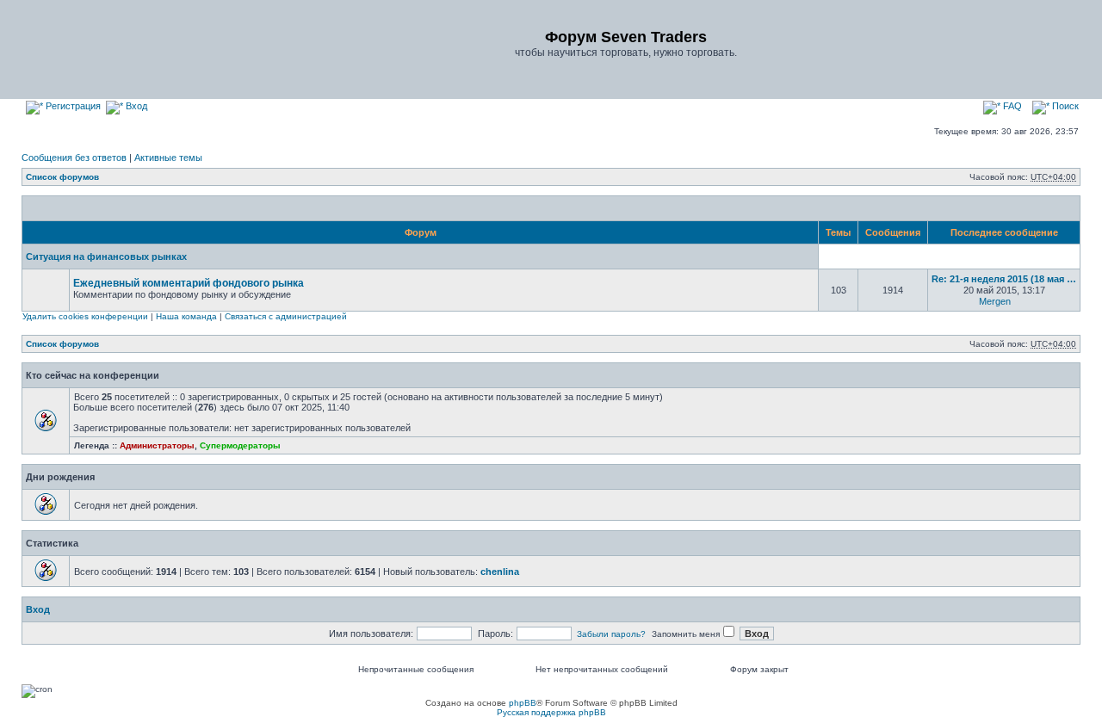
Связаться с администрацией (286, 316)
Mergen (995, 301)
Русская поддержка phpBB (551, 712)
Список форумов (62, 177)
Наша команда (186, 316)
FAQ (1011, 106)
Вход (135, 106)
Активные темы (168, 157)
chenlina (499, 571)
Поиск (1064, 106)
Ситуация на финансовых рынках (106, 256)
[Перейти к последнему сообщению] (1021, 301)
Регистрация (72, 106)
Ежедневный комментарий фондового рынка (188, 283)
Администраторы (157, 445)
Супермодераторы (240, 445)
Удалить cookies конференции (85, 316)
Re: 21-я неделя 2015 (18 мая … (1004, 279)
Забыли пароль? (611, 634)
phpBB (522, 703)
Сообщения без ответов (74, 157)
